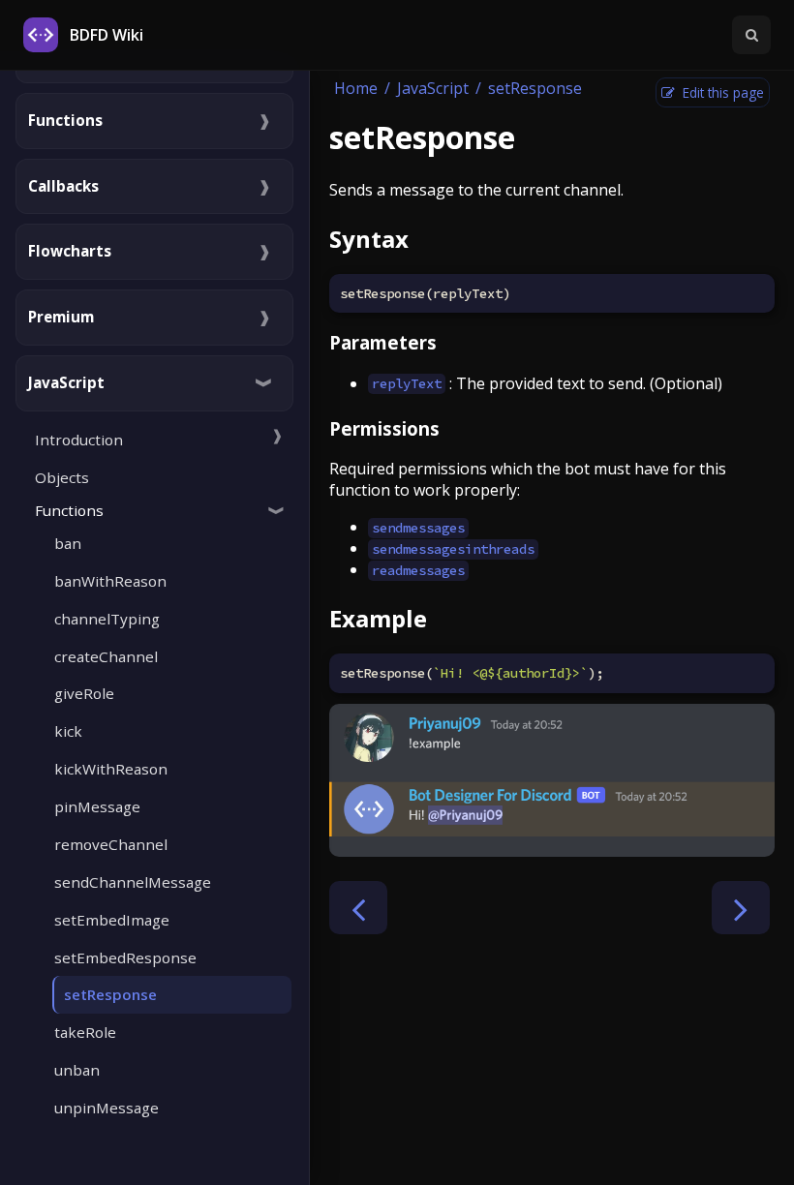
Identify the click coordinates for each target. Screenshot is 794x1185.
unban (77, 1069)
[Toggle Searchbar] (751, 34)
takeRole (85, 1032)
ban (67, 543)
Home (356, 88)
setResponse (110, 994)
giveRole (84, 693)
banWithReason (110, 581)
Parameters (383, 342)
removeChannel (111, 844)
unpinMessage (106, 1107)
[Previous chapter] (358, 907)
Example (378, 618)
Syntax (369, 239)
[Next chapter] (741, 907)
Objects (62, 477)
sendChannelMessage (132, 882)
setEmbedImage (111, 919)
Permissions (384, 428)
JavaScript (433, 88)
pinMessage (97, 806)
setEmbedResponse (125, 957)
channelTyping (107, 618)
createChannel (106, 656)
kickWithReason (111, 768)
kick (68, 731)
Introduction (79, 439)
